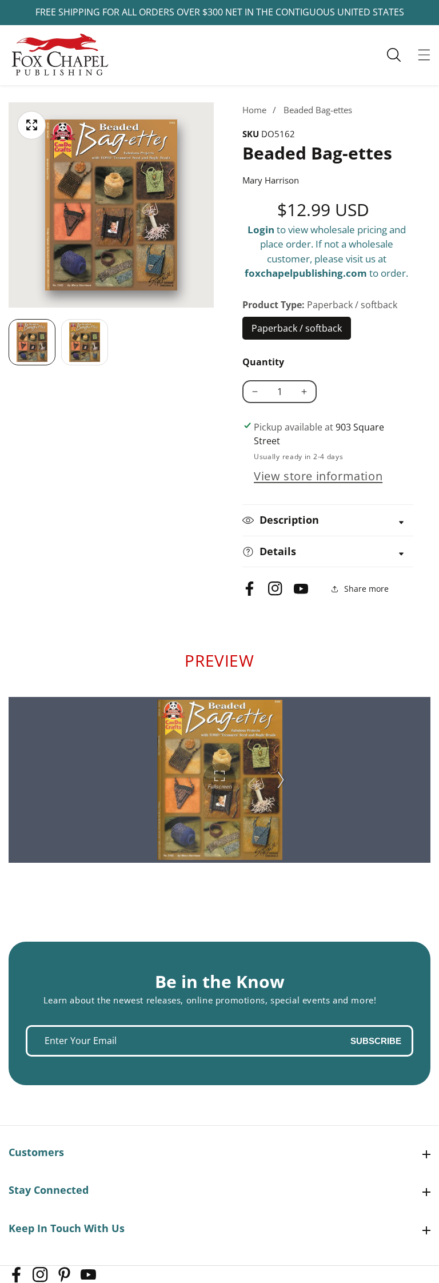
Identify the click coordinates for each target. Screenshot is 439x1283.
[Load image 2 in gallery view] (84, 342)
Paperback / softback (297, 331)
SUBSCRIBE (375, 1041)
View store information (318, 476)
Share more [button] (366, 588)
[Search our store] (399, 55)
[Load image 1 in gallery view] (32, 342)
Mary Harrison (270, 180)
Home (254, 109)
